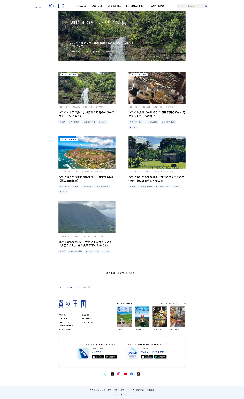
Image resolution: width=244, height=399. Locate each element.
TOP (60, 287)
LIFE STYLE (114, 6)
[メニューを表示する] (38, 5)
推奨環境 (150, 390)
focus (85, 315)
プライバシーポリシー (118, 390)
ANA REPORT (159, 6)
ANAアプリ (96, 352)
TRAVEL (81, 6)
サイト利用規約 (137, 390)
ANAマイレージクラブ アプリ (153, 352)
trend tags (88, 322)
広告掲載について (97, 390)
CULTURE (97, 6)
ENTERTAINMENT (136, 6)
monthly (87, 318)
